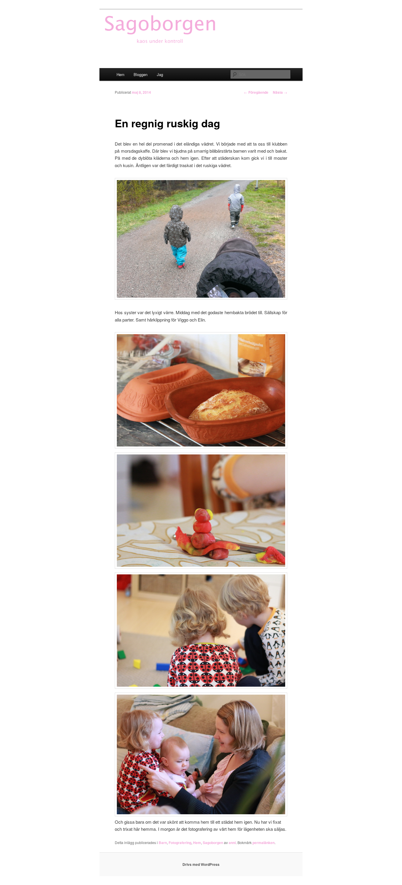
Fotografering (180, 842)
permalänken (264, 842)
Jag (160, 74)
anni (232, 842)
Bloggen (140, 74)
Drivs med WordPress (201, 864)
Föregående (256, 92)
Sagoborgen (213, 842)
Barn (163, 842)
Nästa (280, 92)
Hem (120, 74)
